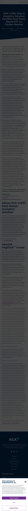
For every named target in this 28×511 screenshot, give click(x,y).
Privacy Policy (7, 491)
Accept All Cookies (14, 498)
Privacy (16, 508)
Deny (14, 502)
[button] (25, 481)
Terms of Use (11, 508)
